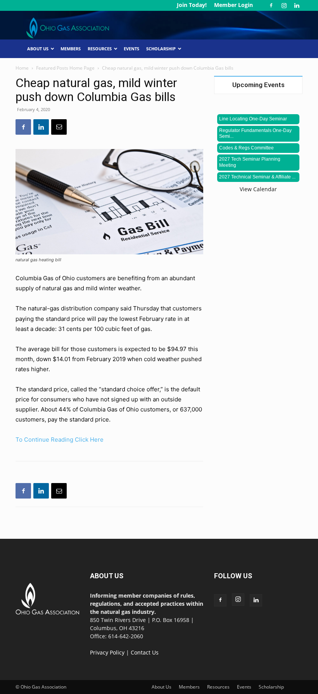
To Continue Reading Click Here (60, 439)
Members (70, 48)
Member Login (233, 5)
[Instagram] (284, 5)
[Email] (59, 127)
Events (131, 48)
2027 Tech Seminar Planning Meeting (249, 162)
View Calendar (258, 189)
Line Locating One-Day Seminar (253, 119)
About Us (37, 48)
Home (22, 68)
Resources (100, 48)
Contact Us (145, 652)
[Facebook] (271, 5)
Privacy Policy (107, 652)
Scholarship (161, 48)
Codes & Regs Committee (246, 148)
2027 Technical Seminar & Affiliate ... (257, 177)
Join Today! (192, 5)
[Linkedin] (296, 5)
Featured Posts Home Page (65, 68)
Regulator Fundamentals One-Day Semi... (255, 133)
